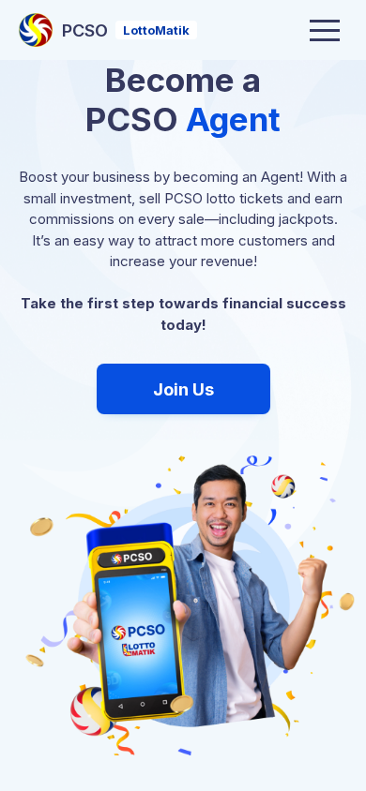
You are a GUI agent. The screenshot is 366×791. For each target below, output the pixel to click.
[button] (324, 29)
